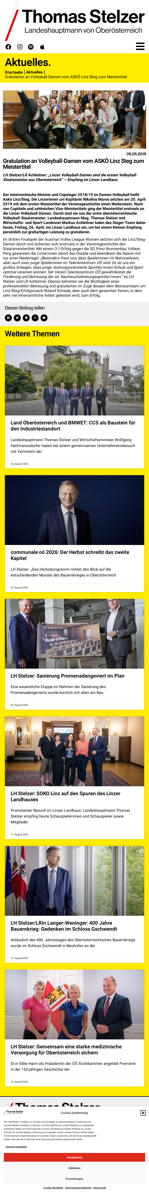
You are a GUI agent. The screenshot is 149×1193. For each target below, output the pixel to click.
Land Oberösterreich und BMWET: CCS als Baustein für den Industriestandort (73, 426)
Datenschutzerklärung (78, 1188)
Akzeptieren (74, 1157)
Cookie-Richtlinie (53, 1188)
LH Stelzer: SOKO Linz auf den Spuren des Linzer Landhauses (65, 796)
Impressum (99, 1188)
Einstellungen (74, 1179)
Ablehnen (74, 1168)
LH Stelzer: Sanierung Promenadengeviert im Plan (68, 676)
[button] (143, 1113)
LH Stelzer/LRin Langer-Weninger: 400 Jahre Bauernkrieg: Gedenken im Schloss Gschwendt (64, 926)
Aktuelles (34, 72)
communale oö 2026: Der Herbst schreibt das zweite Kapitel (70, 555)
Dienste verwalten (16, 1147)
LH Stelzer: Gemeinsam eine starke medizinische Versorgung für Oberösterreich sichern (66, 1050)
